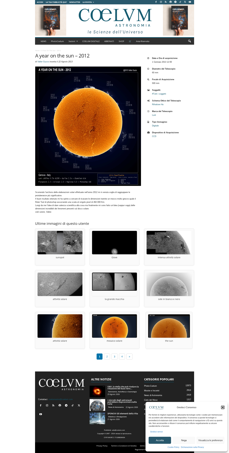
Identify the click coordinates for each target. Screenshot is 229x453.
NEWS (43, 41)
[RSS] (166, 2)
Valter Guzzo (43, 61)
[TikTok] (180, 2)
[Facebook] (156, 2)
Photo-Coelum (150, 386)
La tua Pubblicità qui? (56, 2)
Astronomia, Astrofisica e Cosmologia (122, 392)
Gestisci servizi (156, 432)
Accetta (160, 440)
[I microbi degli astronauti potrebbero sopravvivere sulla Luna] (97, 405)
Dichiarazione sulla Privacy (192, 447)
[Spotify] (170, 2)
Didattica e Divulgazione (117, 417)
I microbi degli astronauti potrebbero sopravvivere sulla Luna (122, 402)
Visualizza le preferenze (210, 440)
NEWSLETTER (74, 2)
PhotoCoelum (57, 41)
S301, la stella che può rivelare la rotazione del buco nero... (123, 387)
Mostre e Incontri (151, 390)
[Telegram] (175, 2)
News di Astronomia (116, 407)
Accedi (40, 2)
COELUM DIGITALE (91, 41)
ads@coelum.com (118, 430)
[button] (222, 407)
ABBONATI (109, 41)
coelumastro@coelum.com (61, 399)
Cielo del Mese (150, 400)
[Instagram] (161, 2)
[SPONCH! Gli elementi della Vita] (97, 418)
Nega (184, 440)
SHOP (121, 41)
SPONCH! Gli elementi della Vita (122, 413)
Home (37, 50)
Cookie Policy (173, 447)
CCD (154, 136)
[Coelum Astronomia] (114, 20)
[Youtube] (190, 2)
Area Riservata (142, 41)
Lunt (154, 115)
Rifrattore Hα (158, 104)
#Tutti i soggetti (159, 94)
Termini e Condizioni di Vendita (123, 446)
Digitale (155, 125)
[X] (185, 2)
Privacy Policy (101, 446)
